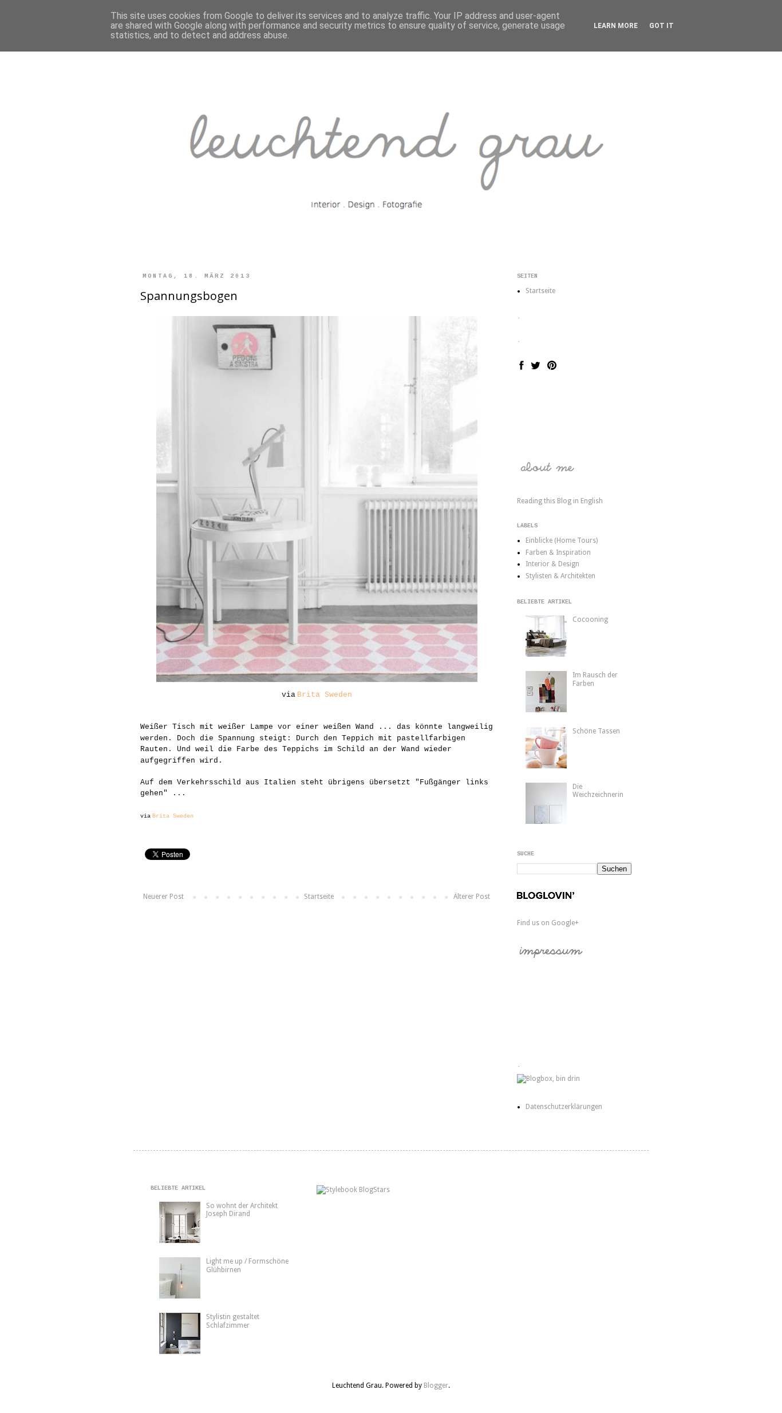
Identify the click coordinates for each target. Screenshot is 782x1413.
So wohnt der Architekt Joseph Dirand (242, 1210)
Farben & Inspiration (558, 552)
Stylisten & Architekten (560, 576)
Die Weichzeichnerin (597, 791)
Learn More (616, 26)
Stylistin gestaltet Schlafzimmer (232, 1321)
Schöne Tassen (596, 731)
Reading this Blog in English (560, 501)
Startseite (319, 897)
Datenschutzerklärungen (564, 1107)
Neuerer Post (163, 897)
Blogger (436, 1386)
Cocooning (590, 619)
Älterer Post (471, 897)
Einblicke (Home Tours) (562, 540)
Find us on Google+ (548, 923)
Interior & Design (552, 564)
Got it (661, 26)
